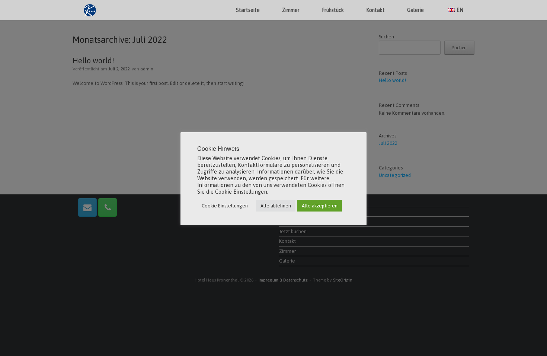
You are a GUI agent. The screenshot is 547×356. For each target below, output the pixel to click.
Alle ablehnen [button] (275, 206)
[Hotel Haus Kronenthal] (90, 10)
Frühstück (333, 10)
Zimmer (291, 10)
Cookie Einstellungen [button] (225, 206)
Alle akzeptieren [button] (320, 206)
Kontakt (375, 10)
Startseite (248, 10)
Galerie (415, 10)
